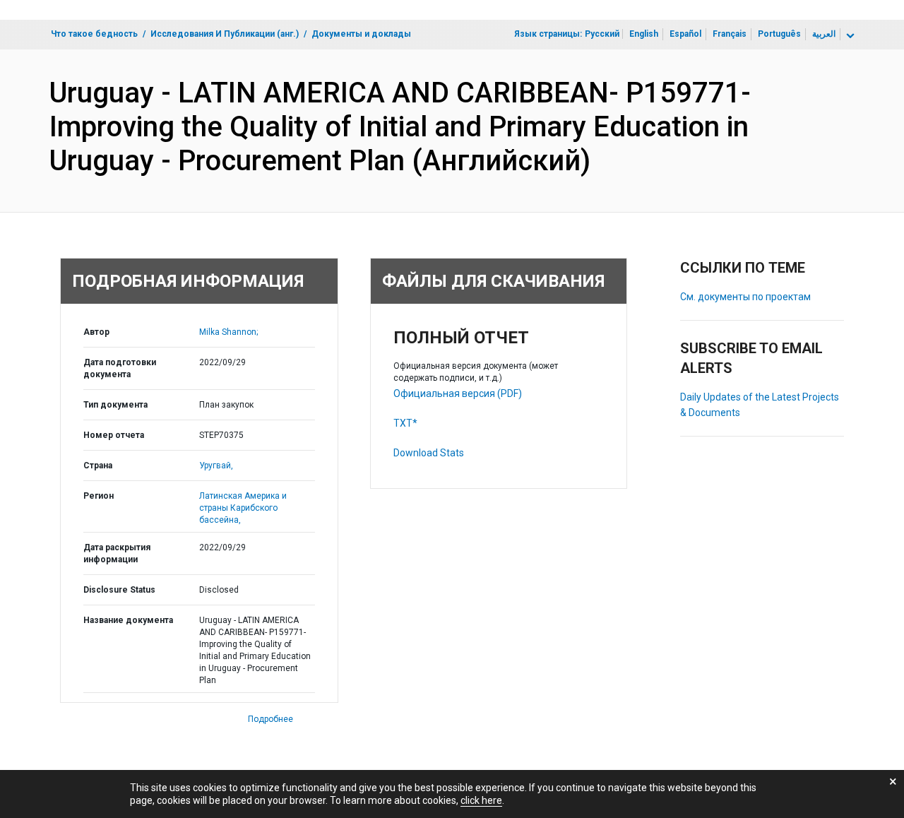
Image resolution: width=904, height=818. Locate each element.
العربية (823, 34)
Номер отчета (113, 435)
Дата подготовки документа (119, 368)
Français (730, 34)
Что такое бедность (94, 34)
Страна (97, 465)
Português (779, 34)
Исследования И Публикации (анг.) (224, 34)
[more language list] (849, 36)
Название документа (128, 620)
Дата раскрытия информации (116, 553)
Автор (96, 332)
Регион (98, 496)
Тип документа (115, 405)
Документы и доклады (361, 34)
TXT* (405, 423)
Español (685, 34)
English (643, 34)
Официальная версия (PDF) (457, 393)
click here (481, 800)
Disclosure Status (119, 590)
